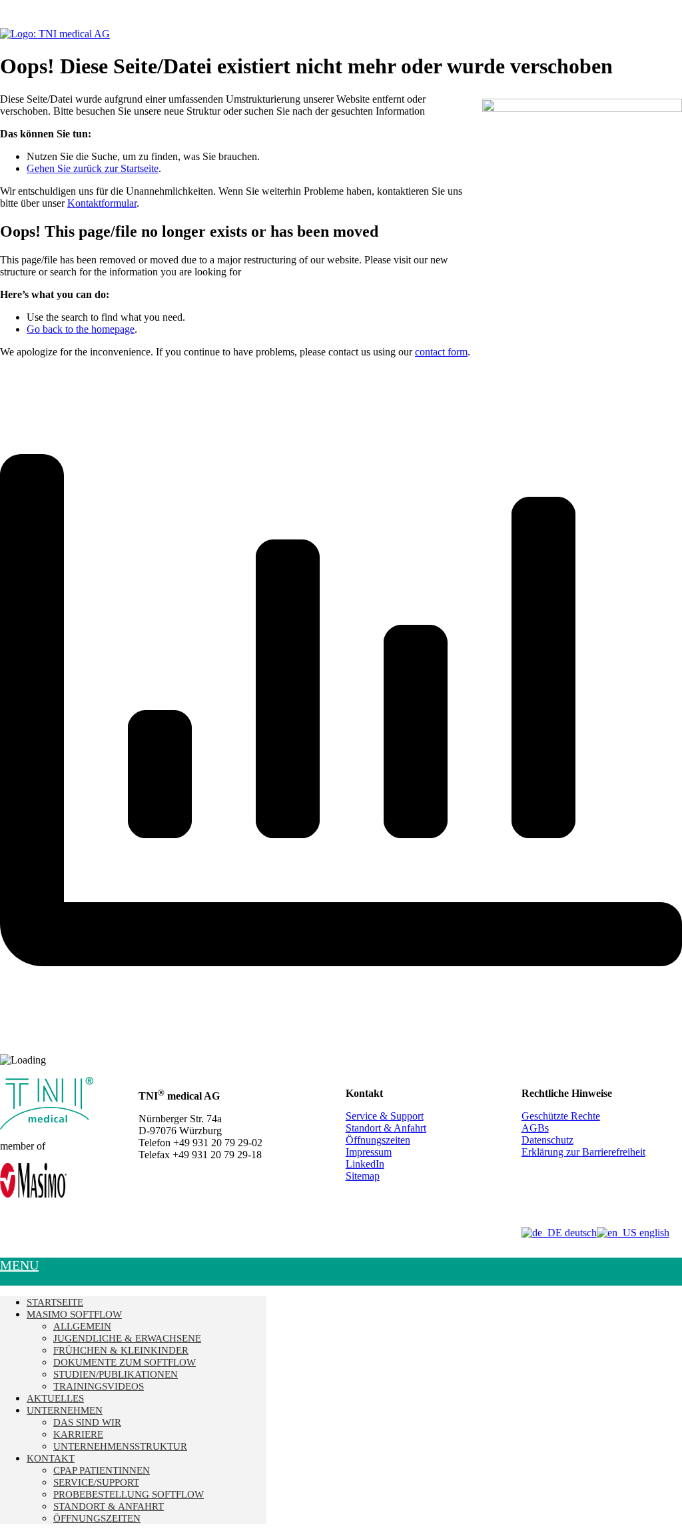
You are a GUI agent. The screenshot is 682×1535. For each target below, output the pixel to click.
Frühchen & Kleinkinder (120, 1350)
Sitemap (363, 1176)
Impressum (369, 1152)
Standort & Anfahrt (386, 1128)
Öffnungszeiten (378, 1140)
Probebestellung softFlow (128, 1494)
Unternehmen (65, 1410)
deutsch (579, 1232)
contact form (441, 351)
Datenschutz (547, 1140)
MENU (19, 1265)
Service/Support (96, 1482)
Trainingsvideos (98, 1386)
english (653, 1232)
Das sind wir (87, 1422)
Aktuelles (55, 1398)
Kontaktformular (102, 203)
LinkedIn (365, 1164)
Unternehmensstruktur (120, 1446)
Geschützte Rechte (560, 1116)
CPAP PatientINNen (101, 1470)
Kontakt (51, 1458)
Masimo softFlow (74, 1314)
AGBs (535, 1128)
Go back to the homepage (81, 329)
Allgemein (82, 1326)
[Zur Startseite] (55, 33)
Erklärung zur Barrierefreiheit (583, 1152)
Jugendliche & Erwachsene (127, 1338)
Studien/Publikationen (115, 1374)
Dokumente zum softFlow (124, 1362)
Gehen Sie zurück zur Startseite (93, 168)
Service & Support (385, 1116)
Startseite (55, 1302)
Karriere (78, 1434)
